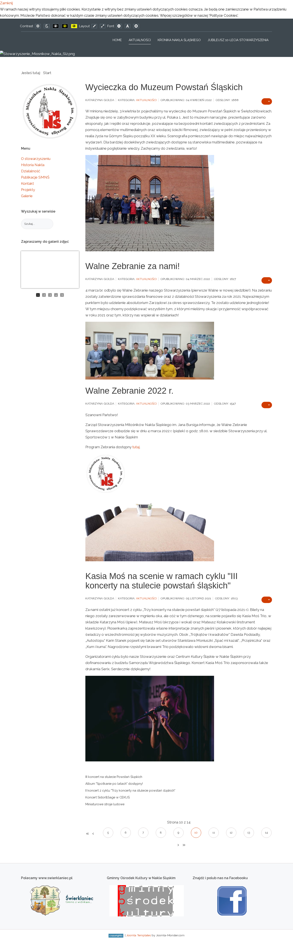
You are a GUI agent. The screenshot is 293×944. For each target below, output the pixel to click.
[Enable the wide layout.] (102, 26)
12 (231, 832)
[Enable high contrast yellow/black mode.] (74, 26)
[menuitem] (117, 40)
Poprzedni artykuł (93, 834)
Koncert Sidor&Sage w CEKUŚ (107, 797)
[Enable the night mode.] (47, 26)
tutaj (136, 447)
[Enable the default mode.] (38, 26)
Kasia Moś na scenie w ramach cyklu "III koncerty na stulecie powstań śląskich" (161, 580)
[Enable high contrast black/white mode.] (56, 26)
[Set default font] (127, 26)
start (87, 834)
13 (248, 832)
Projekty (28, 190)
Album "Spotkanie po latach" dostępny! (114, 783)
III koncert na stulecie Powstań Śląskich (113, 777)
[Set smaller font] (119, 26)
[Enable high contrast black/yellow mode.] (65, 26)
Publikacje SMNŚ (35, 177)
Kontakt (27, 183)
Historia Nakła (32, 165)
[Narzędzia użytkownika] (266, 101)
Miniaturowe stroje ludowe (104, 804)
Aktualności (146, 100)
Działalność (30, 171)
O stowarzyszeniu (35, 158)
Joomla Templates (138, 935)
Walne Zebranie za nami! (132, 266)
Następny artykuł (177, 845)
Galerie (27, 196)
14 (266, 832)
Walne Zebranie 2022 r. (129, 390)
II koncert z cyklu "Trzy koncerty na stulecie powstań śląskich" (130, 790)
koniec (183, 845)
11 (213, 832)
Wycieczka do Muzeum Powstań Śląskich (164, 87)
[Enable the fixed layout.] (94, 26)
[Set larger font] (136, 26)
